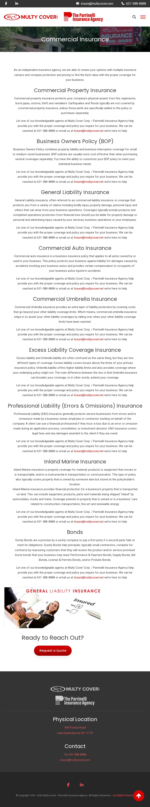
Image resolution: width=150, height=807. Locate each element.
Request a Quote (52, 650)
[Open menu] (142, 17)
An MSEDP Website (123, 795)
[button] (134, 17)
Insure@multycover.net (89, 131)
